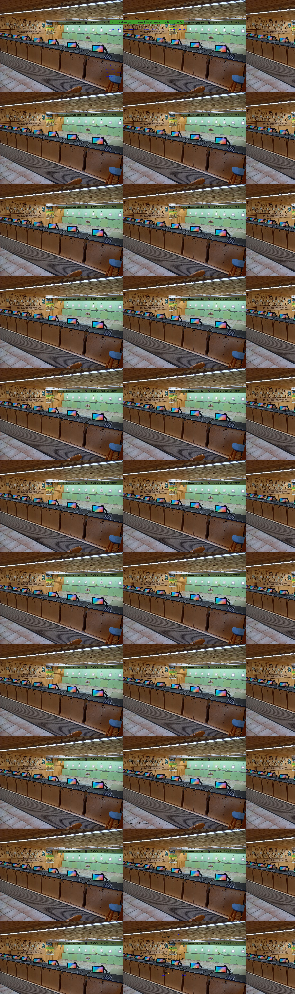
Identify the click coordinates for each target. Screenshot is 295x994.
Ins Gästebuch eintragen (180, 934)
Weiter (163, 975)
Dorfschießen (161, 29)
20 (185, 975)
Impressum (182, 29)
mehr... (129, 745)
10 (182, 975)
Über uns (119, 29)
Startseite (112, 29)
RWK (140, 29)
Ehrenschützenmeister (111, 65)
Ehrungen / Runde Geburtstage (113, 72)
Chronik (169, 29)
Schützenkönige (110, 69)
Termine (154, 29)
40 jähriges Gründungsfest (130, 29)
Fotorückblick (109, 76)
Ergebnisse (146, 29)
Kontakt (175, 29)
